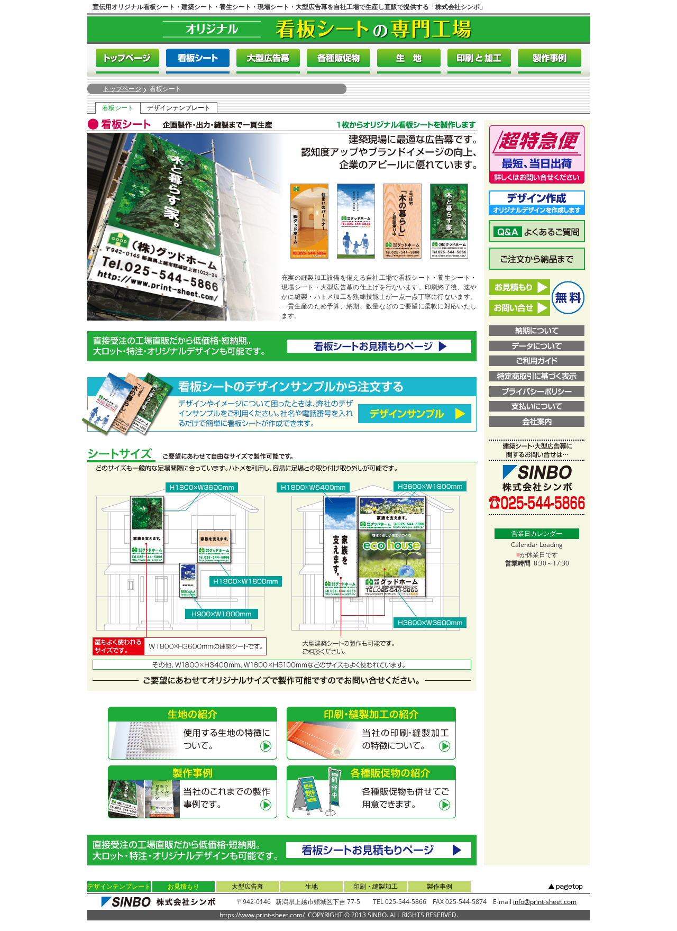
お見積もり (183, 886)
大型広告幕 (247, 886)
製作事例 (439, 886)
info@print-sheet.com (545, 901)
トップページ (122, 88)
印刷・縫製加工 (375, 886)
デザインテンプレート (179, 107)
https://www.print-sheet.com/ (262, 914)
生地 (311, 886)
